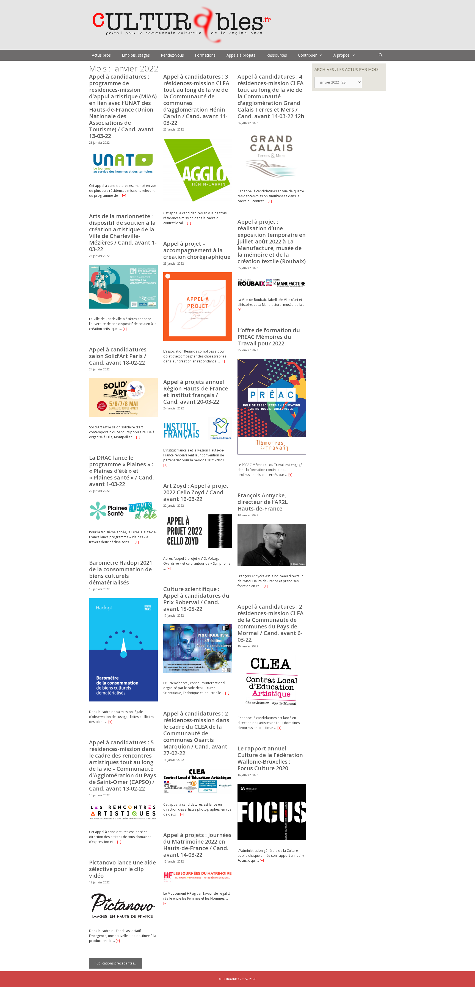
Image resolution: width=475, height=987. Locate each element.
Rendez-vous (172, 55)
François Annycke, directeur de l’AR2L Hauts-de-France (263, 502)
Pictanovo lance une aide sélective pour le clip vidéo (122, 869)
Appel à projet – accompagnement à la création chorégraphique (196, 250)
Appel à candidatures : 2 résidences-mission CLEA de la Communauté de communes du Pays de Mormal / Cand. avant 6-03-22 (270, 623)
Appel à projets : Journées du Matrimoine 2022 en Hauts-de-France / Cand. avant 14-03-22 (197, 844)
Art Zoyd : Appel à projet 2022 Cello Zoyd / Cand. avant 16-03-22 (195, 492)
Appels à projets (241, 55)
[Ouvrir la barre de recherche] (381, 55)
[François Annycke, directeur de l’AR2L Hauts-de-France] (272, 564)
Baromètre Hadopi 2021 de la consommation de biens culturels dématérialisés (120, 572)
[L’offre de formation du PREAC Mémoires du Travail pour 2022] (272, 453)
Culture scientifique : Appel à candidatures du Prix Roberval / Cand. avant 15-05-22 (196, 598)
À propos (341, 55)
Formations (205, 55)
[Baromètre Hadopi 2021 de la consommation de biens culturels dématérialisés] (123, 700)
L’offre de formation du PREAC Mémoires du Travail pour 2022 (269, 336)
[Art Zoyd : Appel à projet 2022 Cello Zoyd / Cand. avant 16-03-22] (197, 547)
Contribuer (307, 55)
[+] (124, 195)
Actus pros (101, 55)
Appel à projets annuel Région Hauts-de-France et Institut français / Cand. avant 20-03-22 (195, 391)
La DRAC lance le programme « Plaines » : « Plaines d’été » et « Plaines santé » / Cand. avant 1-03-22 (121, 471)
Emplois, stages (136, 55)
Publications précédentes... (116, 963)
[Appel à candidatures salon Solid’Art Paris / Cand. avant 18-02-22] (123, 415)
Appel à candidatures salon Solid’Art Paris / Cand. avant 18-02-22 (118, 356)
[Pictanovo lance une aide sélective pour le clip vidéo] (123, 919)
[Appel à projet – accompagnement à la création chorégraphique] (197, 339)
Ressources (276, 55)
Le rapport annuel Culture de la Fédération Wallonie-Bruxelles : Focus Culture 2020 (270, 758)
